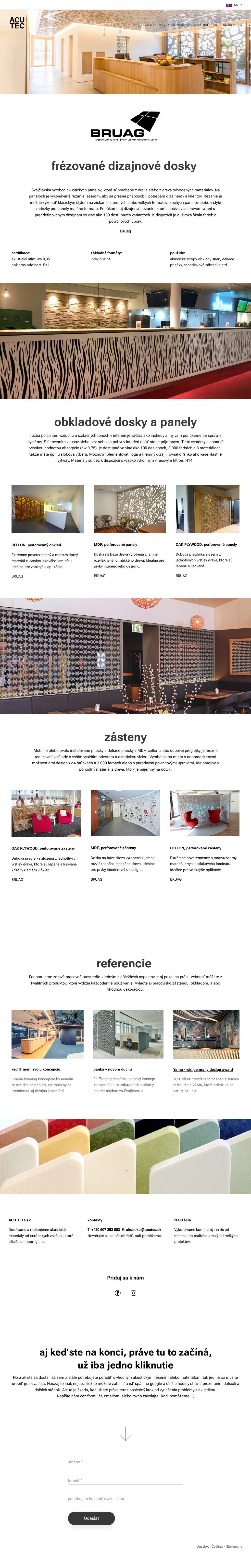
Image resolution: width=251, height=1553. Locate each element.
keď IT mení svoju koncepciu (36, 1069)
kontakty (95, 1220)
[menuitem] (150, 25)
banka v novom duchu (112, 1069)
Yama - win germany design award (203, 1069)
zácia (186, 1220)
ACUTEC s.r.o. (21, 1220)
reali (178, 1220)
